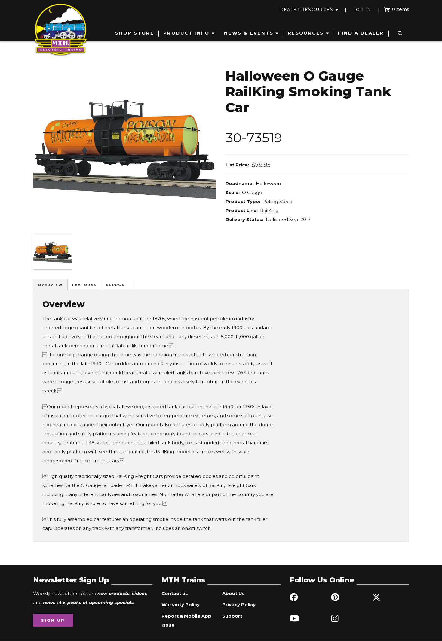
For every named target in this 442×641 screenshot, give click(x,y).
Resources (306, 33)
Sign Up (53, 620)
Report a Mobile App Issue (186, 620)
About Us (233, 593)
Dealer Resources (306, 9)
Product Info (186, 33)
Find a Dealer (361, 33)
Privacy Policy (239, 604)
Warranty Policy (180, 604)
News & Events (248, 33)
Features (84, 285)
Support (117, 285)
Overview (50, 285)
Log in (362, 9)
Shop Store (134, 33)
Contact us (174, 593)
